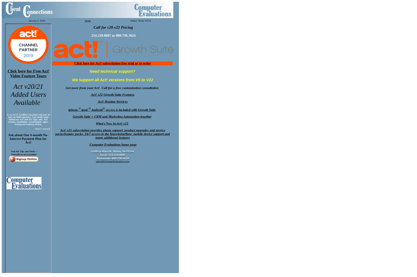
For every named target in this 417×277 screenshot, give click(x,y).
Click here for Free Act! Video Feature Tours (28, 73)
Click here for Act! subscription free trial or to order (112, 63)
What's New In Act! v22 (112, 123)
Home (88, 21)
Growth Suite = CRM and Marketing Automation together (112, 116)
